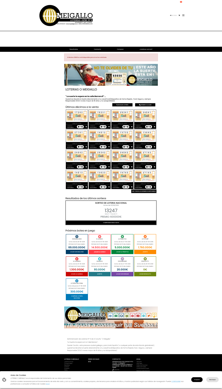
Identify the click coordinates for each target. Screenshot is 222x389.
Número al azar (145, 105)
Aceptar (197, 380)
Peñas (65, 370)
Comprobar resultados (111, 222)
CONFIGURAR (176, 381)
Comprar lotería (68, 363)
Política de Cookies (141, 366)
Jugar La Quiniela (77, 274)
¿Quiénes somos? (68, 361)
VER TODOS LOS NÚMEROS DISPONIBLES (144, 191)
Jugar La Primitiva (122, 252)
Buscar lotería (123, 105)
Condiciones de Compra (143, 368)
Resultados (67, 365)
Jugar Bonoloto (145, 274)
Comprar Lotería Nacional (77, 297)
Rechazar (212, 380)
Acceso (174, 15)
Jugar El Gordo (100, 252)
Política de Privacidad (142, 365)
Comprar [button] (120, 49)
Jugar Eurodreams (122, 274)
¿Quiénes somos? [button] (146, 49)
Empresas (66, 368)
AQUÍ (48, 384)
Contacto (66, 366)
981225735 (116, 369)
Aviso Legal (139, 363)
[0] (180, 15)
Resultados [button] (74, 49)
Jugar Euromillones (77, 252)
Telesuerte (139, 361)
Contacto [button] (97, 49)
